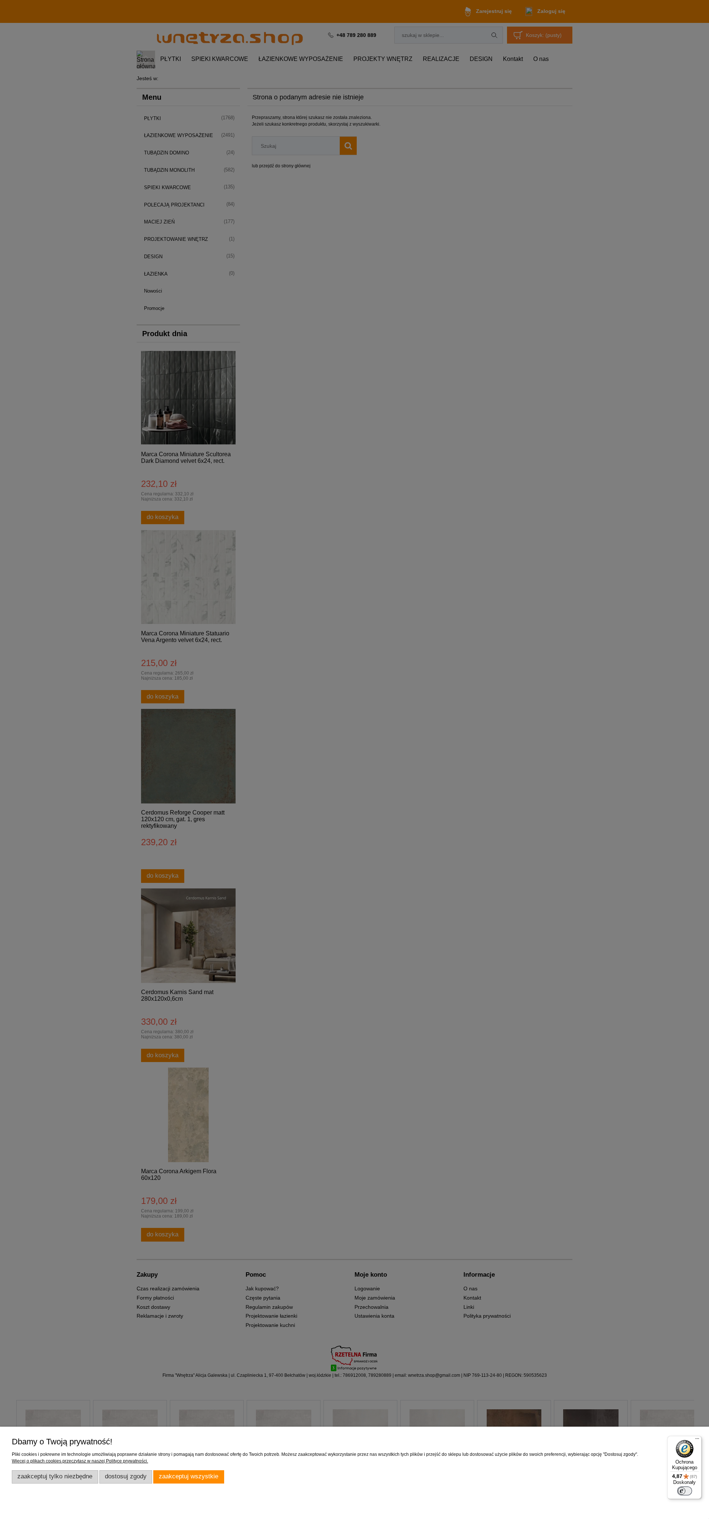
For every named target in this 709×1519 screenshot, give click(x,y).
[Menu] (697, 1440)
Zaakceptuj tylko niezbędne (54, 1476)
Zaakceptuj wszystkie (188, 1476)
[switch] (684, 1490)
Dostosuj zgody (126, 1476)
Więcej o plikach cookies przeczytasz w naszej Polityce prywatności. (80, 1461)
